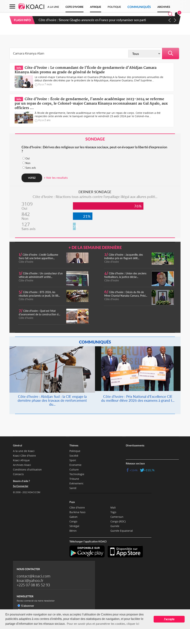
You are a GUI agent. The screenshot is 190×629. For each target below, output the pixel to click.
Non (27, 163)
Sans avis (30, 167)
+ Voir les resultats (56, 177)
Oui (27, 158)
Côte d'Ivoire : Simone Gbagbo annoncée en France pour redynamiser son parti (92, 20)
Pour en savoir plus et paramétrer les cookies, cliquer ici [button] (103, 623)
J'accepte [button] (169, 619)
